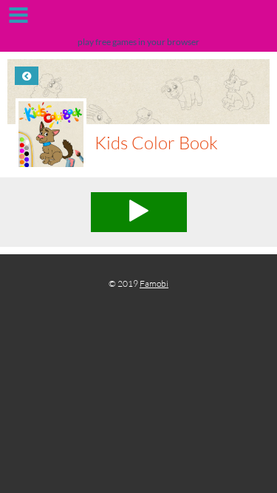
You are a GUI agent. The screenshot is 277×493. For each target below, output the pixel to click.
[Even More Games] (138, 20)
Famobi (154, 283)
